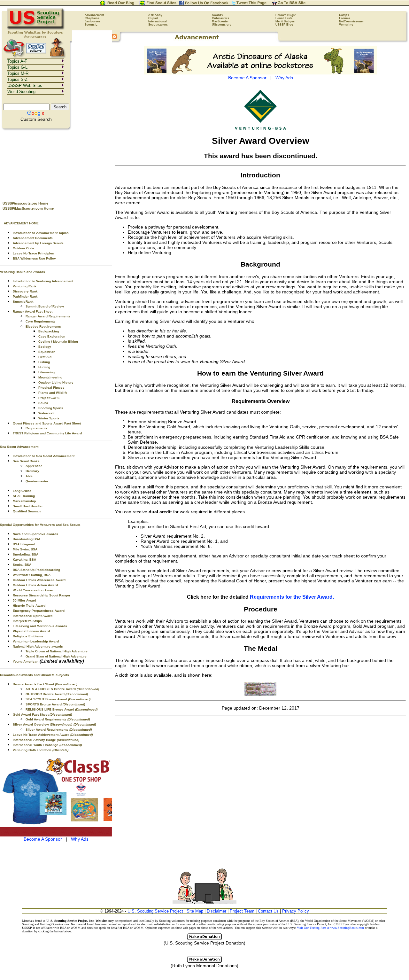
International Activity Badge (46, 740)
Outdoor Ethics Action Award (35, 585)
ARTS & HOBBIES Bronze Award (62, 689)
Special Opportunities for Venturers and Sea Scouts (40, 524)
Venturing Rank (24, 286)
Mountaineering (50, 377)
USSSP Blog (284, 24)
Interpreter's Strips (27, 621)
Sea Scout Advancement (19, 446)
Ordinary (32, 471)
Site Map (195, 911)
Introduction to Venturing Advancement (43, 281)
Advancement (94, 15)
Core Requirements (41, 321)
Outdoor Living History (55, 382)
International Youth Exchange (47, 745)
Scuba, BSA (22, 564)
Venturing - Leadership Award (36, 641)
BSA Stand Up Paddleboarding (36, 570)
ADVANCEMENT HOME (21, 223)
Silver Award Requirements (59, 729)
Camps (344, 15)
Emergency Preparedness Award (39, 610)
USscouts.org (222, 24)
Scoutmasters (158, 24)
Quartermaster (37, 481)
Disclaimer (216, 911)
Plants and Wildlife (52, 392)
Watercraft (46, 413)
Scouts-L (91, 24)
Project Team (242, 911)
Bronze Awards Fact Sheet (45, 684)
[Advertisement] (56, 163)
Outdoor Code (23, 248)
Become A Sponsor (43, 839)
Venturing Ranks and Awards (22, 272)
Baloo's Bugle (285, 15)
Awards (217, 15)
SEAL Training (24, 496)
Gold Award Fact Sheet (42, 714)
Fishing (44, 362)
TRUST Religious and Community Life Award (47, 433)
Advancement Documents (33, 238)
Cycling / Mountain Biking (58, 341)
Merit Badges (285, 21)
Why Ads (80, 839)
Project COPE (49, 398)
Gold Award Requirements (58, 719)
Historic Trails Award (29, 605)
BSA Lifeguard (24, 544)
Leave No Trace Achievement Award (53, 734)
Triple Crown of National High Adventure (57, 651)
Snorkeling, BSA (25, 554)
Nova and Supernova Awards (35, 534)
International (157, 21)
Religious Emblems (28, 636)
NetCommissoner (351, 21)
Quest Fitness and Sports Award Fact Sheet (47, 423)
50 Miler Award (24, 600)
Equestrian (46, 352)
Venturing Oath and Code (40, 750)
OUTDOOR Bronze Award (57, 694)
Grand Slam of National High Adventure (56, 656)
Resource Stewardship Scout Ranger (41, 595)
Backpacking (48, 331)
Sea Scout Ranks (26, 461)
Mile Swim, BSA (25, 549)
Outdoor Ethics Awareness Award (39, 580)
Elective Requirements (43, 326)
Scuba (43, 403)
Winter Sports (48, 418)
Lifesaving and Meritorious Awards (40, 626)
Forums (344, 18)
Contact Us (268, 911)
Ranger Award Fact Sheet (32, 311)
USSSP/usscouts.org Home (25, 203)
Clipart (153, 18)
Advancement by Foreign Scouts (38, 243)
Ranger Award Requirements (48, 316)
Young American (25, 661)
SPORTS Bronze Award (55, 704)
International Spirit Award (32, 616)
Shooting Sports (50, 408)
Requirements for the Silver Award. (292, 597)
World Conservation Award (33, 590)
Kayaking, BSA (24, 559)
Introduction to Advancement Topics (41, 233)
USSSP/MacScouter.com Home (28, 208)
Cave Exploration (51, 336)
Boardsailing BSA (26, 539)
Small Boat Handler (28, 506)
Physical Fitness (51, 387)
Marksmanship (24, 501)
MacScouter (220, 21)
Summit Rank (23, 301)
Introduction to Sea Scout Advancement (43, 456)
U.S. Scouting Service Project (155, 911)
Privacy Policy (295, 911)
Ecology (44, 346)
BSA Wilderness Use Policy (34, 258)
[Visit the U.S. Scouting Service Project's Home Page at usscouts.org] (36, 28)
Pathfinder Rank (25, 296)
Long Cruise (22, 491)
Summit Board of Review (45, 306)
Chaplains (92, 18)
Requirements (36, 428)
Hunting (44, 367)
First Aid (44, 357)
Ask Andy (155, 15)
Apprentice (34, 466)
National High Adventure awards (38, 646)
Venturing (346, 24)
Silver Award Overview (42, 724)
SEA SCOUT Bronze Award (58, 699)
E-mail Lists (283, 18)
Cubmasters (220, 18)
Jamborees (92, 21)
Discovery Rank (25, 291)
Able (29, 476)
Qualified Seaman (27, 511)
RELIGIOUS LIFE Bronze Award (61, 709)
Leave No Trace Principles (33, 253)
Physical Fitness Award (31, 631)
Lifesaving (46, 372)
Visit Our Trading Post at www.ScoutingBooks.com (330, 927)
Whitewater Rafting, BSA (31, 575)
